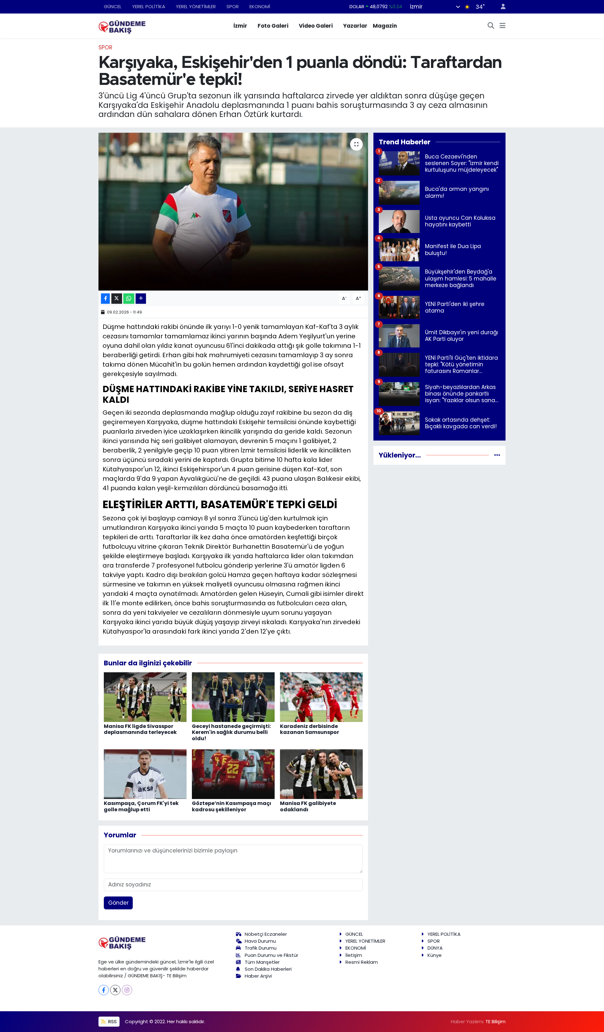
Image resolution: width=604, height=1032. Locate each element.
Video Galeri (316, 26)
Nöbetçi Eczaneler (266, 934)
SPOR (232, 6)
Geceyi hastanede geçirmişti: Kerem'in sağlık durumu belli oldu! (231, 732)
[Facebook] (103, 990)
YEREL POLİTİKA (148, 6)
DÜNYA (435, 948)
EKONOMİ (259, 6)
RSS (112, 1021)
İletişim (353, 955)
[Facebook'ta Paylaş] (105, 298)
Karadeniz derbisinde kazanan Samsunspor (309, 729)
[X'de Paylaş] (116, 298)
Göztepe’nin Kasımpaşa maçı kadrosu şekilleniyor (231, 806)
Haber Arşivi (258, 976)
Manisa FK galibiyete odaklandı (308, 806)
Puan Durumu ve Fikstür (271, 955)
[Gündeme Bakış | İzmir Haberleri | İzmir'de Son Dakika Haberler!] (122, 25)
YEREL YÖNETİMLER (196, 6)
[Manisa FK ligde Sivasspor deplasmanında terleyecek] (145, 697)
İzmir (240, 26)
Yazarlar (355, 26)
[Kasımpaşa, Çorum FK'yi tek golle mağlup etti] (145, 774)
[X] (115, 990)
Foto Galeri (273, 26)
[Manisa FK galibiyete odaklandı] (321, 774)
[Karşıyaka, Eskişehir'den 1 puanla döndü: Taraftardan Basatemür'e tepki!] (233, 212)
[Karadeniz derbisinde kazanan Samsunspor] (321, 697)
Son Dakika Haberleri (268, 969)
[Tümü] (497, 455)
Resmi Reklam (361, 962)
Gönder (118, 903)
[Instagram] (127, 990)
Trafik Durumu (261, 948)
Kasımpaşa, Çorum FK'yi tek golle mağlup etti (141, 806)
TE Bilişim (495, 1021)
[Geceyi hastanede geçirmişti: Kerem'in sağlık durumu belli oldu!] (233, 697)
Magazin (385, 26)
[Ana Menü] (503, 26)
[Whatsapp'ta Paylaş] (128, 298)
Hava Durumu (260, 941)
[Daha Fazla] (141, 298)
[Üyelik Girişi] (500, 7)
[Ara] (491, 26)
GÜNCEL (112, 6)
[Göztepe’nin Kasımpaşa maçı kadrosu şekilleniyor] (233, 774)
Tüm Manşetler (262, 962)
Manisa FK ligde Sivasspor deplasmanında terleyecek (140, 729)
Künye (435, 955)
